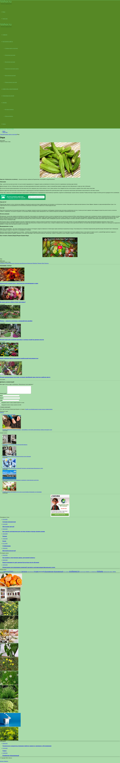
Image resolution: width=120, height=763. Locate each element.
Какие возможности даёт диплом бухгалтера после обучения (16, 456)
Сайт (1, 400)
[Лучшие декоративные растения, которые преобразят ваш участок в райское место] (11, 374)
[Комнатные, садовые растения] (6, 4)
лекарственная (30, 571)
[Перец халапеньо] (9, 656)
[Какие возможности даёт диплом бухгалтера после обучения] (9, 455)
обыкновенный (58, 571)
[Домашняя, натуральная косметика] (9, 642)
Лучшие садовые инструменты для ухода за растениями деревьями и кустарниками (22, 491)
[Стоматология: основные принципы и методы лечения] (10, 726)
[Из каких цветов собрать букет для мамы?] (12, 299)
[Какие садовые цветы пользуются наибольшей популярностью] (9, 356)
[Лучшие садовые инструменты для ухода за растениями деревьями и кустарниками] (9, 490)
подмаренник (94, 571)
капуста (15, 571)
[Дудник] (9, 712)
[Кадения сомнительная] (9, 684)
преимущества (106, 571)
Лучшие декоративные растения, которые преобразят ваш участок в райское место (25, 377)
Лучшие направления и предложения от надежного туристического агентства (20, 480)
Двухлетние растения (10, 61)
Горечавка (1, 571)
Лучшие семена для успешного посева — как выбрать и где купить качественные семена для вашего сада (27, 429)
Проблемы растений (8, 95)
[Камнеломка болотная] (9, 670)
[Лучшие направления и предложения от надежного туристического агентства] (9, 479)
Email (1, 397)
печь (90, 571)
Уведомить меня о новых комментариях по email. (13, 402)
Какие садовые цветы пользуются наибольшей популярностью (19, 358)
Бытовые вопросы (9, 109)
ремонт (111, 571)
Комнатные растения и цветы (12, 68)
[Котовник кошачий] (9, 698)
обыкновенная (48, 571)
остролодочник (82, 571)
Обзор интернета (9, 116)
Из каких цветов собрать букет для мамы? (13, 302)
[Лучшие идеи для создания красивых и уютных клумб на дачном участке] (10, 337)
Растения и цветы (7, 41)
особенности (74, 571)
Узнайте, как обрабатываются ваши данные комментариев (38, 409)
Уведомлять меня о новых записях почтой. (11, 404)
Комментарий (3, 393)
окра (1, 259)
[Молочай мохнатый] (9, 740)
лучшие (36, 571)
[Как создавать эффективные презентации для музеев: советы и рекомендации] (10, 600)
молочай (41, 571)
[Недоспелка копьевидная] (9, 628)
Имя (1, 395)
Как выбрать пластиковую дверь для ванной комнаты (14, 444)
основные (67, 571)
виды (5, 571)
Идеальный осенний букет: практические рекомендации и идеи (19, 283)
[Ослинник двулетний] (9, 614)
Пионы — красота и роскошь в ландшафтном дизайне (16, 321)
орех (64, 571)
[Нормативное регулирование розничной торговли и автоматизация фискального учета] (9, 467)
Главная (2, 134)
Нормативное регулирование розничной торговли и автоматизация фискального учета (22, 468)
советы (114, 571)
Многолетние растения (10, 75)
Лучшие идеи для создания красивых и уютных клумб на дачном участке (22, 339)
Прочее (4, 102)
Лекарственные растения (11, 82)
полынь (100, 571)
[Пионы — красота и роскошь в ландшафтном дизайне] (10, 318)
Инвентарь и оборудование (10, 89)
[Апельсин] (11, 586)
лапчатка (24, 571)
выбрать (10, 571)
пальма (87, 571)
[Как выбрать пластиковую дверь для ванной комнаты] (9, 443)
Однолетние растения (10, 55)
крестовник (19, 571)
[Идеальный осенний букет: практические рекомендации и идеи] (12, 280)
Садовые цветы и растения (11, 48)
